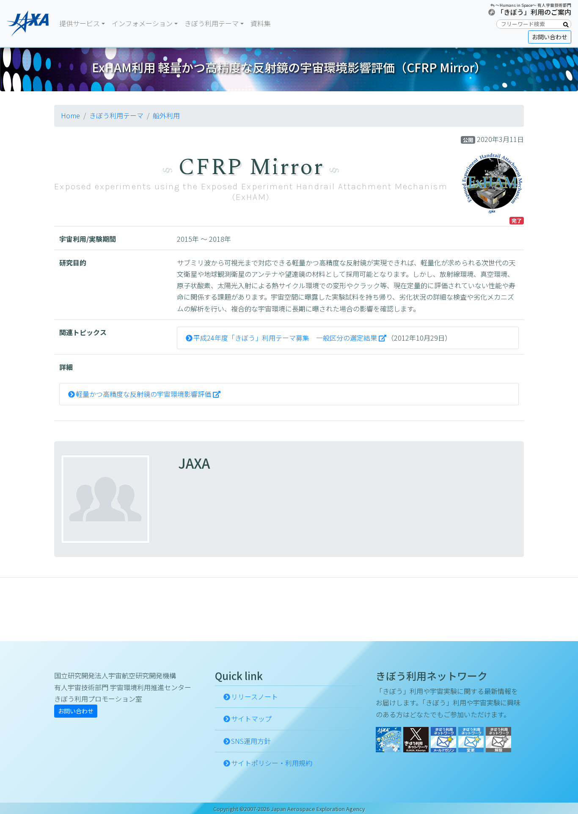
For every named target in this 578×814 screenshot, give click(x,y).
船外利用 (166, 115)
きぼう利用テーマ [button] (211, 23)
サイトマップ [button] (251, 718)
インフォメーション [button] (142, 23)
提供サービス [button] (79, 23)
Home (70, 115)
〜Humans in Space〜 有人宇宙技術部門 (533, 5)
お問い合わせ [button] (549, 37)
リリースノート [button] (254, 696)
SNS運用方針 (251, 741)
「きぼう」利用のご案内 (534, 12)
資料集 (260, 23)
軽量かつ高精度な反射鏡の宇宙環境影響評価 (143, 394)
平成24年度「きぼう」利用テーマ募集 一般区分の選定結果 (285, 338)
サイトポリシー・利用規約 (271, 763)
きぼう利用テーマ (116, 115)
